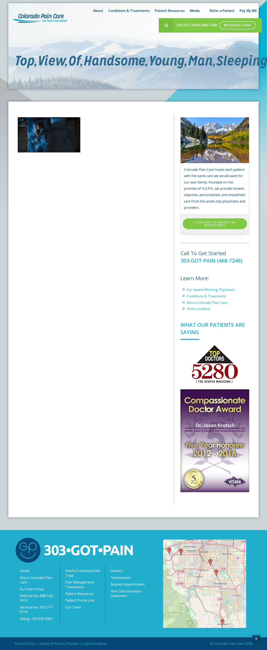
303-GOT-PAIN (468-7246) (197, 25)
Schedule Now (239, 25)
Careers (117, 570)
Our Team (73, 607)
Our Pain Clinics (32, 589)
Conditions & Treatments (206, 296)
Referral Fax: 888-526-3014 (37, 598)
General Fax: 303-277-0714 (36, 609)
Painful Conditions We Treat (82, 573)
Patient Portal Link (79, 600)
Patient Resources (79, 593)
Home (24, 570)
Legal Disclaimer (95, 643)
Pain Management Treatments (79, 584)
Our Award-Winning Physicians (211, 289)
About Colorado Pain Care (207, 302)
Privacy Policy (25, 643)
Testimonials (121, 577)
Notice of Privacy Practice (58, 643)
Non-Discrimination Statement (126, 593)
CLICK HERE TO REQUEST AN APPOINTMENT (214, 223)
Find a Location (198, 309)
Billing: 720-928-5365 (36, 618)
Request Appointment (128, 584)
